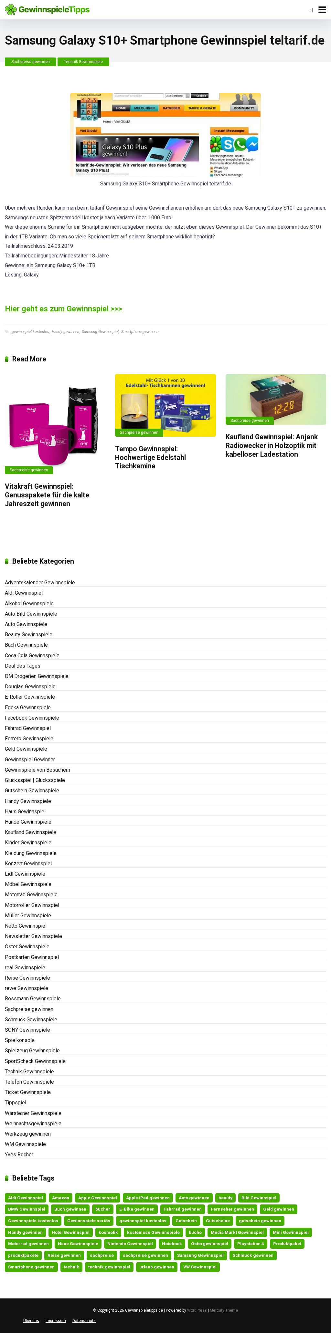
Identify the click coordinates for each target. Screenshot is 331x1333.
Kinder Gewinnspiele (28, 842)
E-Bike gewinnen (137, 1209)
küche (195, 1232)
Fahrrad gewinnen (183, 1209)
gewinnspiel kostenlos (30, 331)
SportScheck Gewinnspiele (35, 1061)
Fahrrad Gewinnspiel (28, 728)
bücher (102, 1209)
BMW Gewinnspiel (26, 1209)
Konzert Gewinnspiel (28, 863)
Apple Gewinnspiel (97, 1197)
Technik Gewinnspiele (83, 61)
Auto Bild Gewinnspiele (31, 614)
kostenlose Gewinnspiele (153, 1232)
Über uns (31, 1320)
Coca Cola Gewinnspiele (32, 655)
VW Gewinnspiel (200, 1266)
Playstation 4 (250, 1243)
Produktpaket (287, 1243)
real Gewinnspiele (25, 967)
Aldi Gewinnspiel (24, 593)
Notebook (172, 1243)
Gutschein (186, 1220)
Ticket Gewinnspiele (28, 1092)
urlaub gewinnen (156, 1266)
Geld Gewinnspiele (26, 749)
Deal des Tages (22, 666)
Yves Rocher (19, 1154)
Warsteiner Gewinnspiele (33, 1113)
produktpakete (23, 1255)
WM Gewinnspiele (25, 1144)
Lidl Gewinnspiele (25, 874)
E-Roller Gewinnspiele (30, 697)
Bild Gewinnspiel (258, 1197)
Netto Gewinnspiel (26, 926)
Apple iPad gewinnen (148, 1197)
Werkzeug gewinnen (28, 1134)
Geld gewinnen (278, 1209)
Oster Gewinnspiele (27, 946)
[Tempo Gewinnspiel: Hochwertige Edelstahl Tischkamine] (165, 405)
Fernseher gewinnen (232, 1209)
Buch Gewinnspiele (26, 645)
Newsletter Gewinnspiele (33, 936)
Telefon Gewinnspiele (29, 1082)
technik (71, 1266)
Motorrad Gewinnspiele (31, 894)
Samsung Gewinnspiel (100, 331)
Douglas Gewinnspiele (30, 686)
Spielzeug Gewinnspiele (32, 1050)
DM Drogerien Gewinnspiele (37, 676)
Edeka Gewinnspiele (28, 707)
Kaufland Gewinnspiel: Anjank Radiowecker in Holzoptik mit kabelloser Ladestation (272, 445)
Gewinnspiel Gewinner (30, 759)
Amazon (60, 1197)
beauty (225, 1197)
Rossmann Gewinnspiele (33, 998)
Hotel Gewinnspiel (71, 1232)
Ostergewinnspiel (209, 1243)
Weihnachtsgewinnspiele (33, 1123)
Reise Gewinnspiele (27, 978)
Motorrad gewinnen (28, 1243)
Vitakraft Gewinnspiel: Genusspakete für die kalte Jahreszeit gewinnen (47, 494)
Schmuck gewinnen (253, 1255)
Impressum (56, 1320)
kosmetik (108, 1232)
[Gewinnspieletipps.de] (47, 9)
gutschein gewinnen (260, 1220)
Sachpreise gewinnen (30, 61)
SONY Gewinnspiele (27, 1030)
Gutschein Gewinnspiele (32, 790)
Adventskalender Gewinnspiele (40, 582)
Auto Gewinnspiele (26, 624)
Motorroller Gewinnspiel (32, 905)
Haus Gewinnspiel (25, 811)
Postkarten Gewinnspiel (32, 957)
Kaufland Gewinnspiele (30, 832)
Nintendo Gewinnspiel (130, 1243)
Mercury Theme (224, 1310)
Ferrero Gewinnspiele (29, 738)
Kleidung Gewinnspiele (31, 853)
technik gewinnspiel (109, 1266)
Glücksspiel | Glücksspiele (35, 780)
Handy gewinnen (65, 331)
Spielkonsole (20, 1040)
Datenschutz (84, 1320)
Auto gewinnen (194, 1197)
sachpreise (102, 1255)
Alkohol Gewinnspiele (29, 603)
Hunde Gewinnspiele (28, 822)
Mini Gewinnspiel (291, 1232)
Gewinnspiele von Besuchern (37, 770)
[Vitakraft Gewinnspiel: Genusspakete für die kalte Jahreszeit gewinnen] (55, 424)
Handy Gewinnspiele (28, 801)
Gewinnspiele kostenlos (33, 1220)
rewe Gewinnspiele (26, 988)
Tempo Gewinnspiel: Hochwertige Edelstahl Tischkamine (150, 457)
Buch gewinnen (70, 1209)
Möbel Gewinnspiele (28, 884)
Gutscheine (218, 1220)
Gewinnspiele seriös (88, 1220)
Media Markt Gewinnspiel (237, 1232)
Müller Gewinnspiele (28, 915)
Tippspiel (15, 1102)
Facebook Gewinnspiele (32, 718)
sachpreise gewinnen (145, 1255)
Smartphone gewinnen (139, 331)
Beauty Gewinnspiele (28, 634)
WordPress (197, 1310)
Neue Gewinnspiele (78, 1243)
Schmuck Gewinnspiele (31, 1019)
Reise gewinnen (64, 1255)
